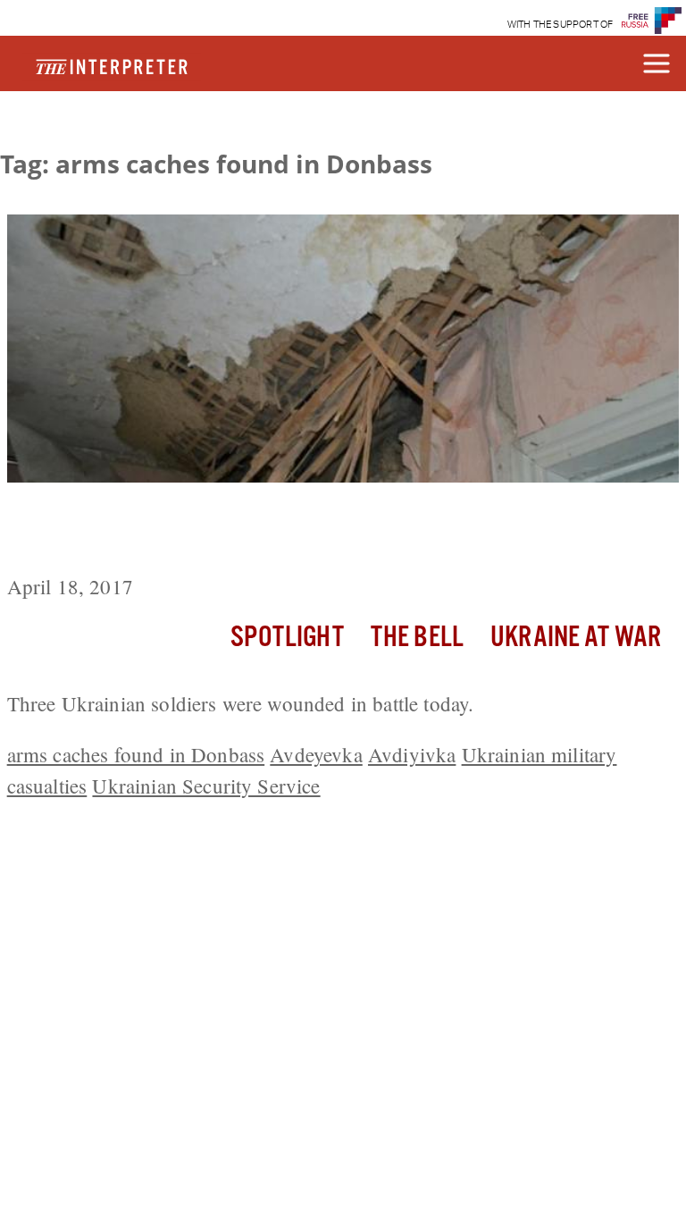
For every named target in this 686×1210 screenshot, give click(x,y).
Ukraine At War (575, 637)
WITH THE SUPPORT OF (560, 24)
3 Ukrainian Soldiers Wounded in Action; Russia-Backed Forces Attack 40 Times (329, 531)
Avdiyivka (412, 754)
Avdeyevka (316, 754)
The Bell (417, 637)
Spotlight (286, 637)
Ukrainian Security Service (206, 785)
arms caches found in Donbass (135, 754)
